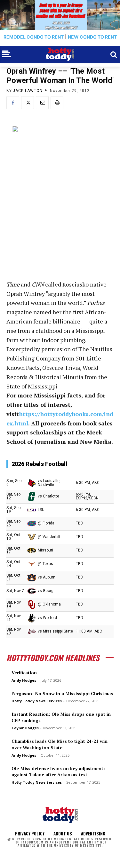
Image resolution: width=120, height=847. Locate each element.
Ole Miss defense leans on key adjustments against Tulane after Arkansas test (59, 771)
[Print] (57, 102)
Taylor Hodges (25, 727)
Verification (24, 672)
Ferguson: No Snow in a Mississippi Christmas (62, 693)
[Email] (42, 102)
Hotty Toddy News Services (37, 700)
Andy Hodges (24, 680)
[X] (27, 102)
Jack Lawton (28, 91)
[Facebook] (12, 102)
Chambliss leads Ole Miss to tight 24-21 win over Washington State (60, 744)
